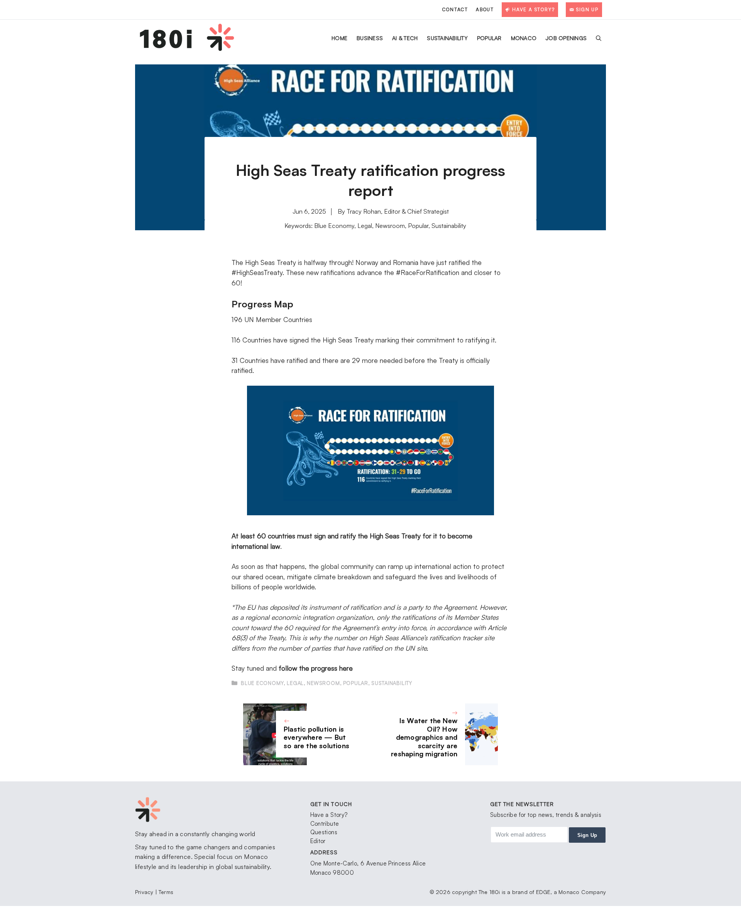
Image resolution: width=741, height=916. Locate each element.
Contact (455, 9)
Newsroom (390, 225)
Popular (489, 38)
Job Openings (566, 38)
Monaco (524, 38)
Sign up (587, 835)
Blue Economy (334, 225)
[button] (598, 38)
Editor (318, 841)
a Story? (336, 814)
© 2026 (441, 892)
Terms (166, 892)
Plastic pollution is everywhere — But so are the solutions (316, 737)
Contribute (324, 823)
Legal (364, 225)
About (485, 9)
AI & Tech (405, 38)
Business (370, 38)
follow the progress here (316, 668)
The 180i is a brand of (506, 892)
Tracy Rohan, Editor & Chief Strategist (398, 211)
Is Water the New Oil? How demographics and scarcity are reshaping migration (424, 737)
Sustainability (447, 38)
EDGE (543, 892)
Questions (323, 832)
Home (339, 38)
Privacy (145, 892)
